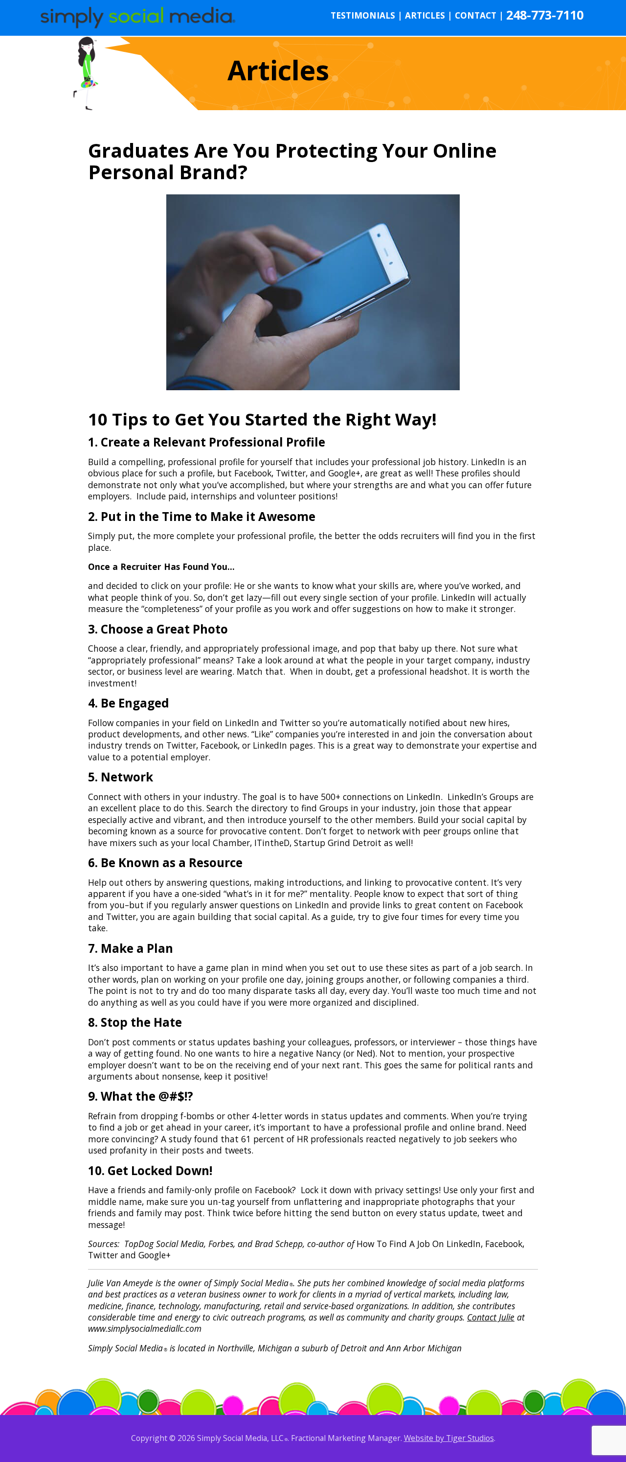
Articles (428, 15)
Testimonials (366, 15)
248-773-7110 (544, 15)
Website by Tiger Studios (449, 1438)
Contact (479, 15)
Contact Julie (490, 1317)
